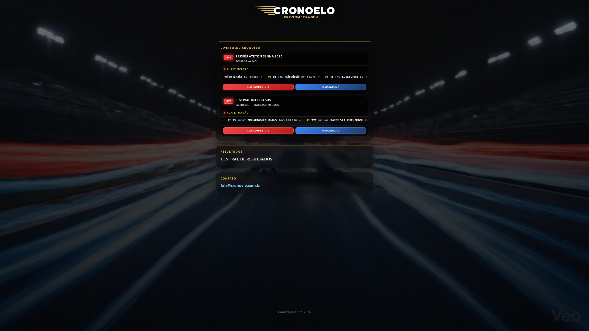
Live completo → (258, 86)
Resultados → (331, 86)
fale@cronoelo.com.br (241, 185)
